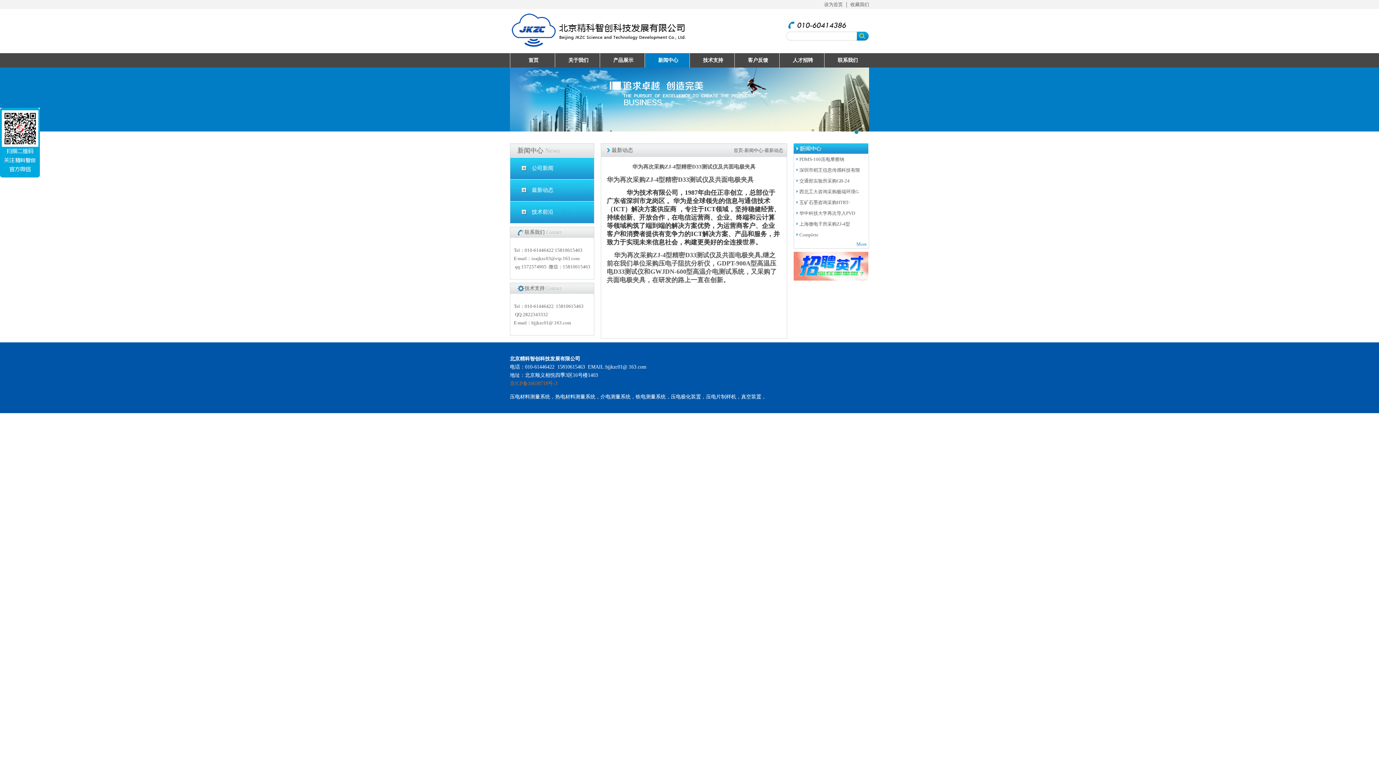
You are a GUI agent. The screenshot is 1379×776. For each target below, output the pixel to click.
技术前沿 (542, 212)
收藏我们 (859, 4)
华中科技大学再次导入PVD (827, 213)
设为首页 (833, 4)
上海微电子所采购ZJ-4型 (824, 224)
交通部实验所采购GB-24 (824, 181)
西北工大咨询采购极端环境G (829, 191)
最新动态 (542, 190)
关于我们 (578, 60)
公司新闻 (542, 168)
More (861, 244)
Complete (809, 234)
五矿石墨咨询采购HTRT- (824, 202)
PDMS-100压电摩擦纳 (821, 159)
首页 (534, 60)
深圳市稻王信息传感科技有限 (829, 170)
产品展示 (623, 60)
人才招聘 (803, 60)
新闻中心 (668, 60)
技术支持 (713, 60)
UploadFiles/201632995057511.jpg (689, 99)
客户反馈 (758, 60)
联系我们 (848, 60)
